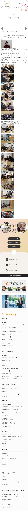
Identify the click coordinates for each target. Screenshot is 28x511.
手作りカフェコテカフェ (7, 365)
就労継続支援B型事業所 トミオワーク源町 (10, 436)
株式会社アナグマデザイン (7, 345)
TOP (14, 253)
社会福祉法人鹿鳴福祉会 (6, 404)
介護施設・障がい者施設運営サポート (10, 331)
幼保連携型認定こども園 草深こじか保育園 (11, 406)
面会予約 (14, 246)
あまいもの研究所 (5, 373)
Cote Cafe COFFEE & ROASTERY (8, 368)
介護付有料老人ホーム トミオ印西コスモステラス (7, 419)
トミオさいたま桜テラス (14, 264)
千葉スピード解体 (5, 334)
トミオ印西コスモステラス (15, 259)
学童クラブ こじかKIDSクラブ (8, 412)
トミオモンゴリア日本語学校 (8, 458)
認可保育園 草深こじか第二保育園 (9, 409)
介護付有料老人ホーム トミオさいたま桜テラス (7, 427)
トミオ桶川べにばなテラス (15, 270)
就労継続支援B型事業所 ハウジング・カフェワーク (7, 500)
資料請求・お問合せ (14, 242)
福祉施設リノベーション (7, 339)
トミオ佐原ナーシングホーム (8, 434)
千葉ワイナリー (5, 360)
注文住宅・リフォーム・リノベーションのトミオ (12, 324)
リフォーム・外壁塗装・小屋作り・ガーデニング (9, 328)
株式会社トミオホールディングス (9, 388)
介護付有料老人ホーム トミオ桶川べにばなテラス (7, 423)
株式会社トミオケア (5, 415)
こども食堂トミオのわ (6, 439)
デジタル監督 (5, 396)
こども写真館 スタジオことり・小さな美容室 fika (12, 376)
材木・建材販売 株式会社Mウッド (9, 507)
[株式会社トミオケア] (15, 5)
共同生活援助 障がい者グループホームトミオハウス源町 (10, 442)
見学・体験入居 (14, 238)
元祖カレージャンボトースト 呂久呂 (9, 378)
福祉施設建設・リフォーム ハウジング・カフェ (12, 496)
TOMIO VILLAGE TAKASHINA (8, 357)
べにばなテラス (13, 31)
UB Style (4, 455)
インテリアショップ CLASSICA (8, 363)
